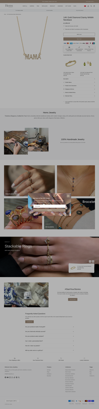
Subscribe (49, 210)
